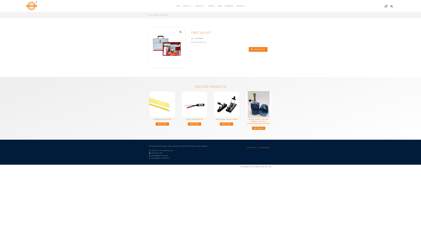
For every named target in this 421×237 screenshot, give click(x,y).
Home (178, 6)
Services (211, 6)
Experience (229, 6)
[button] (258, 49)
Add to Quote (162, 124)
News (220, 6)
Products (199, 6)
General (156, 15)
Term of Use (251, 147)
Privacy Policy (265, 147)
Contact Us (240, 6)
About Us (186, 6)
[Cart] (385, 6)
